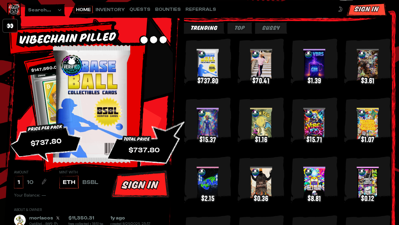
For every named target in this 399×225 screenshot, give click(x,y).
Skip (214, 206)
